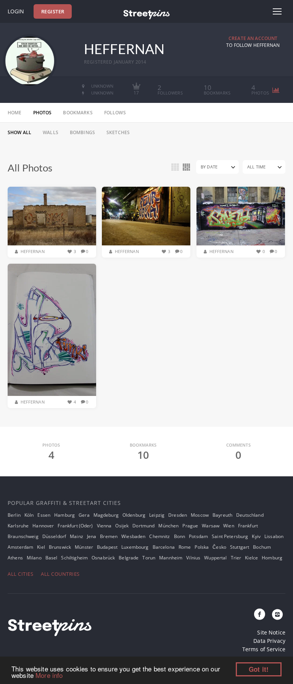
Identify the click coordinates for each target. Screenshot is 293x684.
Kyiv (256, 536)
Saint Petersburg (230, 536)
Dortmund (143, 525)
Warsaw (210, 525)
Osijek (122, 525)
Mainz (76, 536)
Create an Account (253, 38)
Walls (50, 132)
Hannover (43, 525)
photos (42, 112)
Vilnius (193, 557)
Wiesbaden (133, 536)
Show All (19, 132)
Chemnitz (159, 536)
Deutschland (250, 515)
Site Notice (271, 632)
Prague (190, 525)
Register (52, 11)
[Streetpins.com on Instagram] (277, 614)
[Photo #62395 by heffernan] (52, 216)
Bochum (262, 547)
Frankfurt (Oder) (75, 525)
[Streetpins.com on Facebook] (260, 614)
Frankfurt (248, 525)
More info (49, 675)
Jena (92, 536)
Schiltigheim (74, 557)
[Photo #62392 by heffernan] (240, 216)
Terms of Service (263, 649)
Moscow (200, 515)
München (168, 525)
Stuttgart (239, 547)
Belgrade (128, 557)
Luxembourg (134, 547)
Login (16, 11)
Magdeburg (106, 515)
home (15, 112)
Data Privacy (269, 640)
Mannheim (170, 557)
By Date (209, 167)
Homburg (272, 557)
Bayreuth (222, 515)
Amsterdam (20, 547)
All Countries (60, 573)
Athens (15, 557)
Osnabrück (103, 557)
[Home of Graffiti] (146, 13)
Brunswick (60, 547)
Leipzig (156, 515)
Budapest (107, 547)
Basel (51, 557)
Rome (185, 547)
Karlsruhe (18, 525)
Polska (202, 547)
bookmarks (77, 112)
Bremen (109, 536)
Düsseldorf (54, 536)
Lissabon (273, 536)
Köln (29, 515)
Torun (148, 557)
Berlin (14, 515)
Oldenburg (133, 515)
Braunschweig (23, 536)
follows (115, 112)
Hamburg (64, 515)
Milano (34, 557)
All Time (256, 167)
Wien (228, 525)
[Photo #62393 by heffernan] (146, 216)
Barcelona (164, 547)
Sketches (118, 132)
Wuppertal (215, 557)
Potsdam (198, 536)
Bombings (82, 132)
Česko (219, 547)
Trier (236, 557)
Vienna (104, 525)
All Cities (20, 573)
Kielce (251, 557)
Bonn (179, 536)
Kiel (41, 547)
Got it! (259, 669)
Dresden (177, 515)
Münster (84, 547)
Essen (43, 515)
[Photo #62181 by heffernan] (52, 330)
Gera (84, 515)
